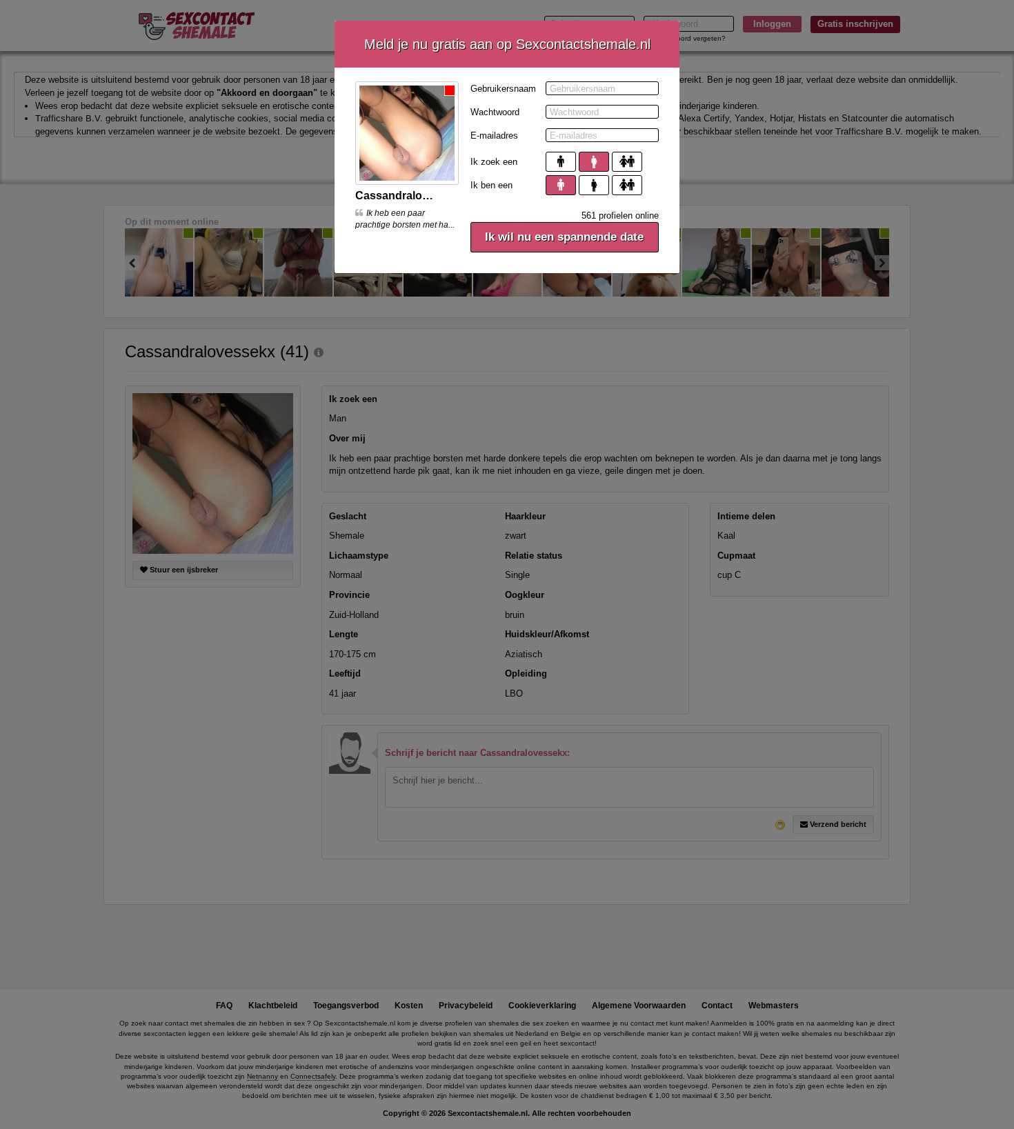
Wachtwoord (494, 112)
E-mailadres (494, 135)
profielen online (620, 215)
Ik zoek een (493, 162)
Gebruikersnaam (503, 88)
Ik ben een (491, 185)
